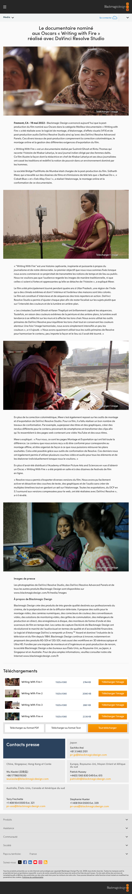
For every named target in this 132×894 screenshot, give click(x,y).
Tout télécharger (108, 727)
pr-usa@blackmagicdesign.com (25, 806)
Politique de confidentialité (32, 877)
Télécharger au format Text (66, 727)
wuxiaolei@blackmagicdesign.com (27, 778)
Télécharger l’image (107, 111)
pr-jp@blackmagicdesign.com (88, 754)
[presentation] (7, 81)
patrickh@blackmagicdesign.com (90, 778)
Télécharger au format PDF (24, 727)
